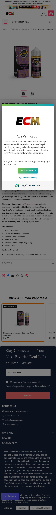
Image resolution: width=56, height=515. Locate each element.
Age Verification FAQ (28, 177)
